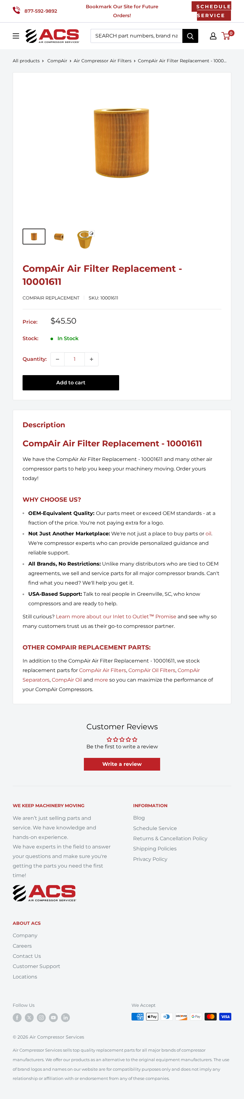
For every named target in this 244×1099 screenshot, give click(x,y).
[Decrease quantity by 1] (57, 359)
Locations (25, 977)
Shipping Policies (155, 849)
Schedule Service (155, 828)
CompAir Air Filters (102, 670)
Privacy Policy (150, 859)
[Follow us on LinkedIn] (65, 1017)
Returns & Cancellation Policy (170, 838)
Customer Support (36, 966)
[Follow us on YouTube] (53, 1017)
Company (25, 935)
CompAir (57, 61)
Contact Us (27, 956)
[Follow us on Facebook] (17, 1017)
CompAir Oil (67, 680)
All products (26, 61)
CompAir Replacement (51, 298)
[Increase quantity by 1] (91, 359)
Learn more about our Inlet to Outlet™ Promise (116, 617)
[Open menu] (16, 35)
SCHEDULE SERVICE (213, 10)
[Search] (190, 36)
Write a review (122, 764)
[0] (226, 36)
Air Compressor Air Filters (103, 61)
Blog (139, 818)
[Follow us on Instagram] (41, 1017)
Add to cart (70, 383)
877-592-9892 (40, 11)
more (101, 680)
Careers (22, 946)
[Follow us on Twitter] (29, 1017)
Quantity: (35, 359)
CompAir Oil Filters (151, 670)
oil (208, 534)
